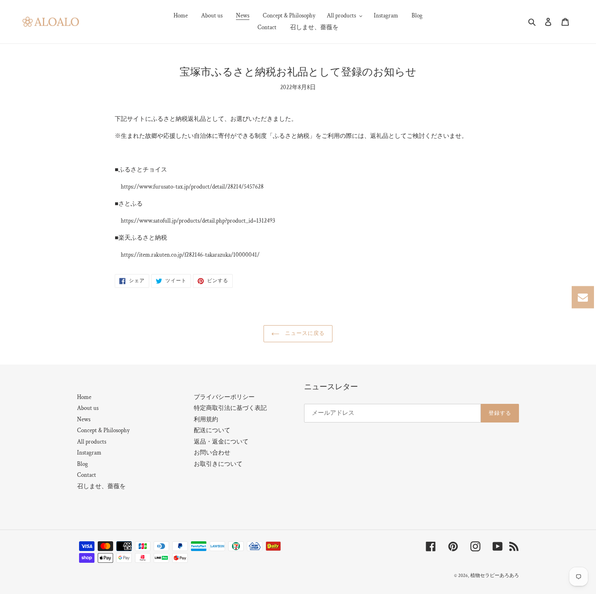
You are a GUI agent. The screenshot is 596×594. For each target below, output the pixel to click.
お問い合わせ (212, 453)
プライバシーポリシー (224, 397)
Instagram (89, 453)
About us (88, 408)
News (83, 419)
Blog (82, 464)
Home (84, 397)
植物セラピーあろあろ (494, 576)
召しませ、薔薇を (101, 486)
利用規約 (206, 419)
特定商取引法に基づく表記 (230, 408)
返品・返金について (221, 442)
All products (91, 442)
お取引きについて (218, 464)
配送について (212, 430)
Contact (86, 475)
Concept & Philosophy (103, 430)
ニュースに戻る (304, 333)
